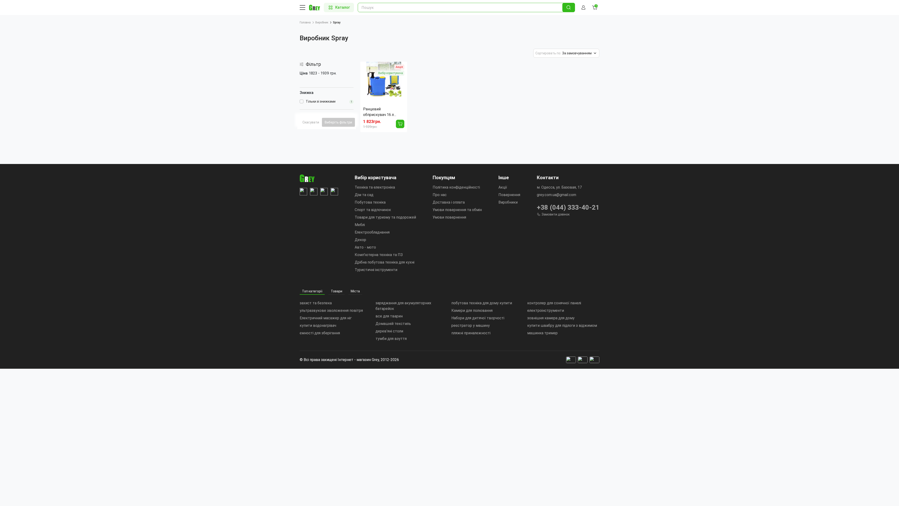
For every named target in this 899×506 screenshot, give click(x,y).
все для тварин (389, 316)
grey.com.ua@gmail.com (556, 195)
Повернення (509, 195)
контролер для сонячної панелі (554, 303)
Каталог (342, 7)
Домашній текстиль (393, 323)
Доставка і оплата (449, 202)
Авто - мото (365, 247)
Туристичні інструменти (376, 270)
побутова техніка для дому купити (481, 303)
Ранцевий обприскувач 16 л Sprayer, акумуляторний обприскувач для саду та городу (383, 112)
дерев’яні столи (389, 331)
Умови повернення (449, 217)
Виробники (508, 202)
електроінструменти (545, 310)
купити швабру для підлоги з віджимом (562, 325)
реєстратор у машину (470, 325)
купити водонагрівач (318, 325)
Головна (305, 22)
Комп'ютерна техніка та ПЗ (379, 255)
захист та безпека (316, 303)
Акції (502, 187)
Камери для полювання (472, 310)
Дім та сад (364, 195)
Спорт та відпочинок (373, 210)
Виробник (321, 22)
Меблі (360, 225)
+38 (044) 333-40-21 (568, 207)
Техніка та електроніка (375, 187)
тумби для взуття (391, 338)
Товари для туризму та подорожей (385, 217)
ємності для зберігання (320, 333)
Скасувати (310, 122)
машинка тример (542, 333)
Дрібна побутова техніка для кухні (384, 262)
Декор (360, 240)
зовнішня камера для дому (551, 318)
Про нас (440, 195)
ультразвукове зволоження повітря (331, 310)
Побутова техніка (370, 202)
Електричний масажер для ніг (326, 318)
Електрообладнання (372, 232)
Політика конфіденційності (456, 187)
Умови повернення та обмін (457, 210)
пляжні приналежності (470, 333)
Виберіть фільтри (338, 122)
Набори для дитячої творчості (477, 318)
